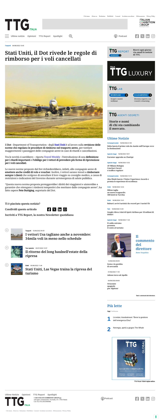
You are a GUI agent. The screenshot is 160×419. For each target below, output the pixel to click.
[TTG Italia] (21, 24)
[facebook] (137, 36)
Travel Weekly (51, 156)
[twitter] (142, 36)
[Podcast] (116, 36)
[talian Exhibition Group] (147, 23)
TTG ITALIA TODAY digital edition (144, 381)
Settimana (114, 311)
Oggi (108, 311)
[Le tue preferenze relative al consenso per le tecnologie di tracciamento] (156, 417)
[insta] (152, 36)
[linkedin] (147, 36)
